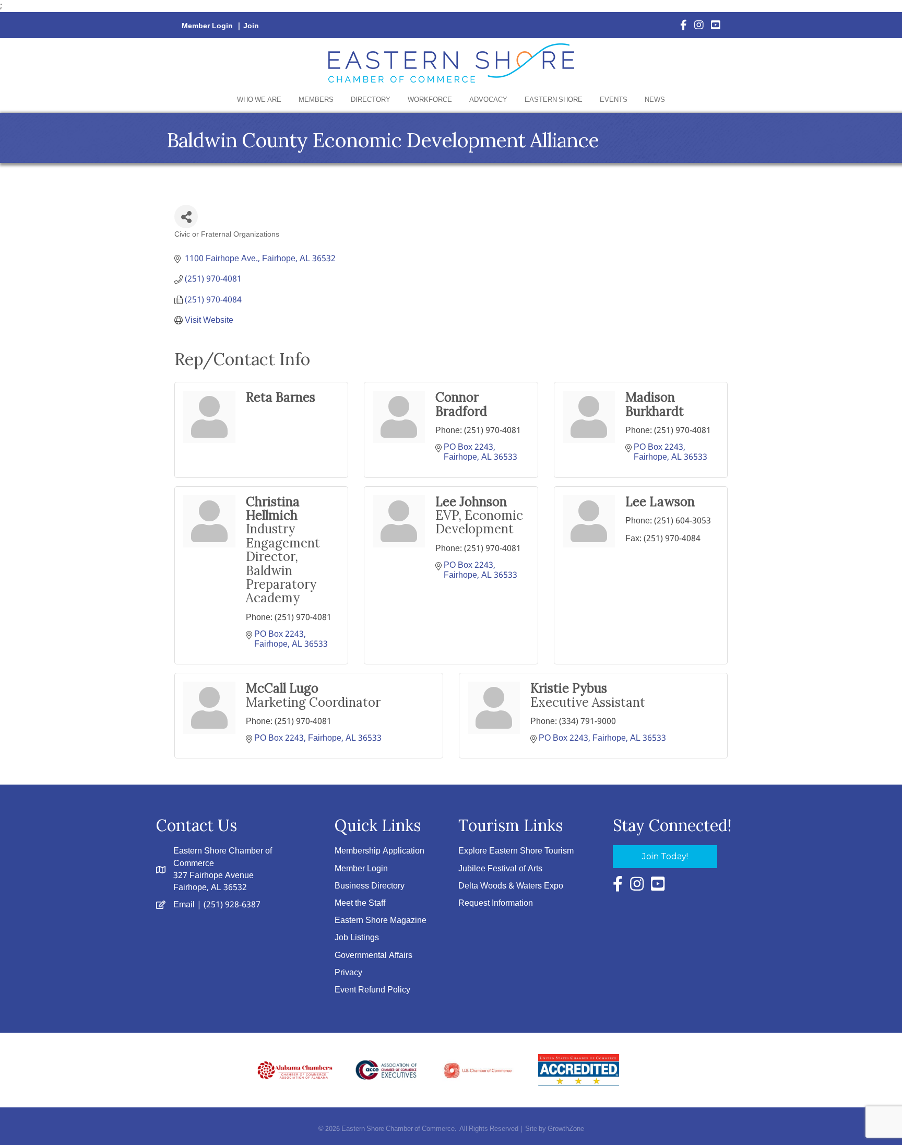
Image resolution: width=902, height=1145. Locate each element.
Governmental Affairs (373, 956)
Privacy (348, 973)
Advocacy (488, 100)
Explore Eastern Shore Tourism (516, 851)
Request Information (495, 903)
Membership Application (379, 851)
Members (316, 100)
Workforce (430, 100)
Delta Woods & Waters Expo (510, 886)
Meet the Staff (360, 903)
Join (251, 26)
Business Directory (370, 886)
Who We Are (259, 100)
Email (184, 905)
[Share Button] (186, 216)
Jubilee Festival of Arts (500, 869)
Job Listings (357, 938)
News (655, 100)
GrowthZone (566, 1129)
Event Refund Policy (372, 990)
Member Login (207, 26)
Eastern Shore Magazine (380, 921)
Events (613, 100)
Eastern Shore (554, 100)
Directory (370, 100)
